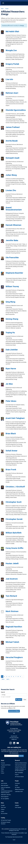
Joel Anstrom (12, 579)
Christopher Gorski (14, 519)
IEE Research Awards (19, 776)
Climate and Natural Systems (21, 763)
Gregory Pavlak (12, 64)
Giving (2, 771)
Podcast (2, 809)
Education (3, 767)
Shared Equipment (4, 796)
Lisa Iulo (9, 79)
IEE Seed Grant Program (6, 820)
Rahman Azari (12, 93)
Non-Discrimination (14, 833)
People (6, 8)
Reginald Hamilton (14, 626)
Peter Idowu (11, 401)
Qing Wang (10, 302)
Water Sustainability (19, 772)
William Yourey (12, 286)
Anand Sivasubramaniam (14, 208)
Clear (25, 699)
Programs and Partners (5, 765)
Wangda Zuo (11, 50)
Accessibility (21, 833)
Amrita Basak (12, 141)
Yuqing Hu (10, 332)
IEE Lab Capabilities (5, 798)
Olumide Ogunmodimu (16, 110)
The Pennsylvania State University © (13, 837)
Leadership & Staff (19, 791)
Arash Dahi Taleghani (15, 418)
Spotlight (3, 805)
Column (2, 811)
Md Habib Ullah (12, 31)
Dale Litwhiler (12, 350)
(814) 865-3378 (13, 737)
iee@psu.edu (14, 739)
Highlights (17, 805)
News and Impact (4, 785)
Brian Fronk (11, 469)
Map (14, 733)
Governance (17, 783)
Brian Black (11, 433)
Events (16, 803)
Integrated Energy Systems (20, 767)
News (2, 803)
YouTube (17, 743)
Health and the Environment (20, 765)
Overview (3, 763)
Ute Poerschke (12, 257)
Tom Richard (11, 596)
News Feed (3, 807)
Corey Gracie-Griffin (14, 548)
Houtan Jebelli (12, 563)
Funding (3, 818)
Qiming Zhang (12, 319)
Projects (17, 774)
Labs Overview (4, 783)
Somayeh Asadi (12, 158)
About (2, 760)
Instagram (10, 743)
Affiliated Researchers (19, 789)
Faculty (16, 785)
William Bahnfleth (13, 533)
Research (17, 760)
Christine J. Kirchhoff (15, 486)
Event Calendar (18, 807)
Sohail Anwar (11, 450)
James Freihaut (13, 127)
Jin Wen (9, 384)
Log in (14, 839)
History (2, 769)
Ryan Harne (11, 368)
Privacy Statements (5, 833)
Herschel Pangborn (14, 657)
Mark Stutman (12, 611)
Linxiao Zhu (11, 190)
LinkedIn (14, 743)
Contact (2, 773)
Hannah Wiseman (13, 225)
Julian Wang (11, 175)
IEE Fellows (17, 787)
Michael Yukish (12, 642)
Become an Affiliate (14, 711)
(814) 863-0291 (14, 736)
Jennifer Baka (12, 240)
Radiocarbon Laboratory (6, 794)
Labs (2, 781)
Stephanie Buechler (14, 273)
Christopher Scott (13, 502)
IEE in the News (4, 813)
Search (3, 692)
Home (2, 8)
